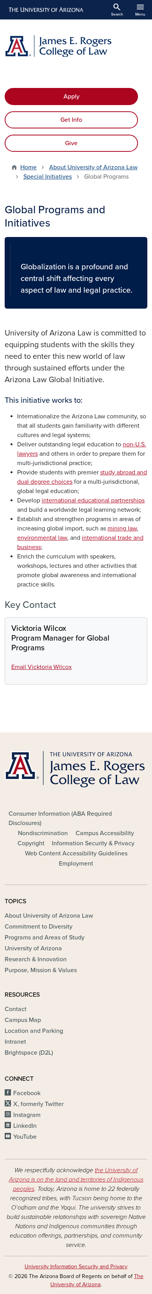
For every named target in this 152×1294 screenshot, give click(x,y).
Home (28, 167)
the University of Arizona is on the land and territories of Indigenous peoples (76, 1179)
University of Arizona (33, 948)
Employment (76, 863)
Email (41, 667)
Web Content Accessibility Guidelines (76, 853)
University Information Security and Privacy (76, 1266)
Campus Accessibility (105, 833)
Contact (16, 1009)
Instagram (27, 1115)
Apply (72, 96)
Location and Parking (34, 1031)
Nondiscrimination (43, 833)
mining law (122, 528)
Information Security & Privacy (93, 843)
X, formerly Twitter (38, 1104)
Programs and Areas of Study (45, 937)
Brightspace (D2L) (29, 1053)
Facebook (27, 1093)
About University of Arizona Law (93, 167)
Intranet (15, 1042)
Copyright (31, 843)
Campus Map (23, 1020)
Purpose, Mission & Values (41, 970)
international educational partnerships (93, 500)
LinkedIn (25, 1126)
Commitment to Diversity (38, 927)
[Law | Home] (76, 46)
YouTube (25, 1137)
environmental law (42, 538)
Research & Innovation (36, 959)
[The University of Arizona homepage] (45, 9)
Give (71, 143)
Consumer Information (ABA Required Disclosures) (60, 818)
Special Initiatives (47, 177)
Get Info (71, 120)
